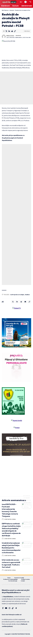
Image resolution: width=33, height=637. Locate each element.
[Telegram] (16, 608)
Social (26, 507)
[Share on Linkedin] (9, 31)
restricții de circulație (17, 294)
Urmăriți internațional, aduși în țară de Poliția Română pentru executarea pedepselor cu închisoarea (11, 548)
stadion (27, 294)
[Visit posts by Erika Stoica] (4, 36)
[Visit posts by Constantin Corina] (3, 519)
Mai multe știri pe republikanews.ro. (13, 135)
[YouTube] (6, 608)
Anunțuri (18, 35)
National (27, 504)
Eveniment (28, 502)
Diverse (27, 497)
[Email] (25, 301)
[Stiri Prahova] (9, 2)
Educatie (27, 500)
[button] (17, 2)
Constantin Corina (10, 519)
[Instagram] (9, 608)
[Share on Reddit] (12, 31)
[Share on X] (6, 31)
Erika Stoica (10, 35)
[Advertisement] (16, 87)
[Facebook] (3, 608)
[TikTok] (12, 608)
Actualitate (27, 521)
